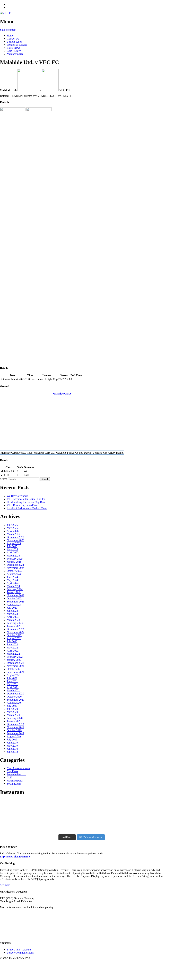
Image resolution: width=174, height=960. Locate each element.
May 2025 (12, 549)
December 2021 (15, 662)
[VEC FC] (6, 13)
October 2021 (14, 669)
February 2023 (15, 623)
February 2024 (15, 589)
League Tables (14, 41)
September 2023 (15, 601)
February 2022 (15, 656)
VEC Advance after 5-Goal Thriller (26, 499)
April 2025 (13, 552)
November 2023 (15, 595)
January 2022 (14, 659)
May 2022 (12, 647)
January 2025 (14, 561)
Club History (14, 50)
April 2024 (13, 583)
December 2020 (15, 693)
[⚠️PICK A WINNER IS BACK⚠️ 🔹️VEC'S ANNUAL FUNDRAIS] (81, 826)
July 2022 (12, 641)
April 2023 (13, 616)
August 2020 (14, 702)
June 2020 (12, 708)
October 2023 (14, 598)
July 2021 (12, 678)
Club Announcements (18, 768)
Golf (9, 777)
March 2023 (13, 619)
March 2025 (13, 555)
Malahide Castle (62, 393)
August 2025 (14, 543)
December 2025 (15, 537)
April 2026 (13, 531)
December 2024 (15, 564)
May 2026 (12, 528)
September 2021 (15, 672)
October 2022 (14, 635)
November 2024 (15, 567)
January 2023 (14, 626)
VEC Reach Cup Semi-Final (22, 505)
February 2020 (15, 718)
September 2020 (15, 699)
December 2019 (15, 724)
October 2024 (14, 570)
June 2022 (12, 644)
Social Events (14, 783)
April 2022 (13, 650)
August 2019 (14, 736)
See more (5, 885)
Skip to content (8, 29)
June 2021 (12, 681)
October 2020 (14, 696)
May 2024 (12, 580)
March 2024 (13, 586)
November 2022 (15, 632)
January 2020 (14, 721)
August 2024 (14, 573)
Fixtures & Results (17, 44)
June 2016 (12, 748)
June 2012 (12, 751)
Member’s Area (15, 53)
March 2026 (13, 534)
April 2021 (13, 687)
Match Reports (15, 780)
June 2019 (12, 742)
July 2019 (12, 739)
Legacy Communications (20, 952)
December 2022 (15, 629)
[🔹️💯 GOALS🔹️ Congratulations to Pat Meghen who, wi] (81, 810)
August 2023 (14, 604)
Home (10, 35)
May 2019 (12, 745)
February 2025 (15, 558)
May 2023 (12, 613)
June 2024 (12, 577)
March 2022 (13, 653)
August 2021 (14, 675)
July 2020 (12, 705)
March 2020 (13, 715)
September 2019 (15, 733)
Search (3, 478)
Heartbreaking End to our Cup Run (26, 502)
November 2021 (15, 665)
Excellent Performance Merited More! (27, 508)
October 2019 (14, 730)
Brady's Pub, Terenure (19, 949)
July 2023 (12, 607)
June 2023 (12, 610)
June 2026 (12, 524)
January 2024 (14, 592)
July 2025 (12, 546)
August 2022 (14, 638)
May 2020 (12, 711)
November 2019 (15, 727)
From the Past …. (16, 774)
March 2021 (13, 690)
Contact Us (13, 38)
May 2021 (12, 684)
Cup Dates (12, 771)
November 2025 (15, 540)
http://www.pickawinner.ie (15, 856)
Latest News (13, 47)
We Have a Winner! (17, 495)
